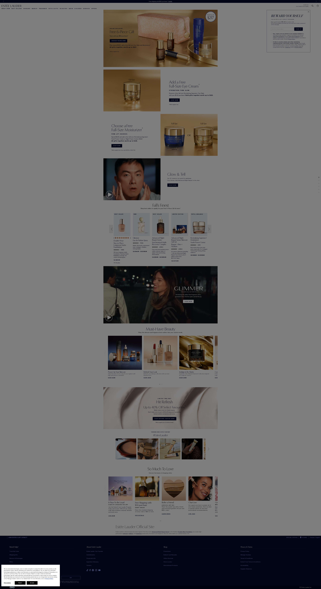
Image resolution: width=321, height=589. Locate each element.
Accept (32, 583)
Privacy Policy (49, 578)
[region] (30, 575)
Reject (20, 583)
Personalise (7, 583)
